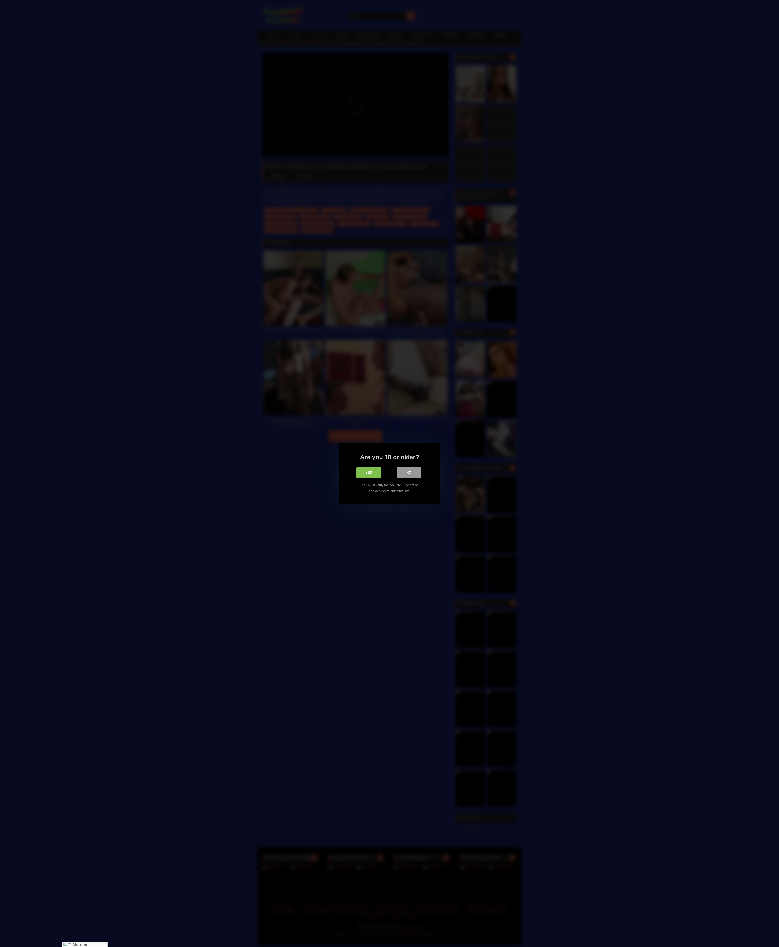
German (80, 944)
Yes (368, 472)
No (408, 472)
